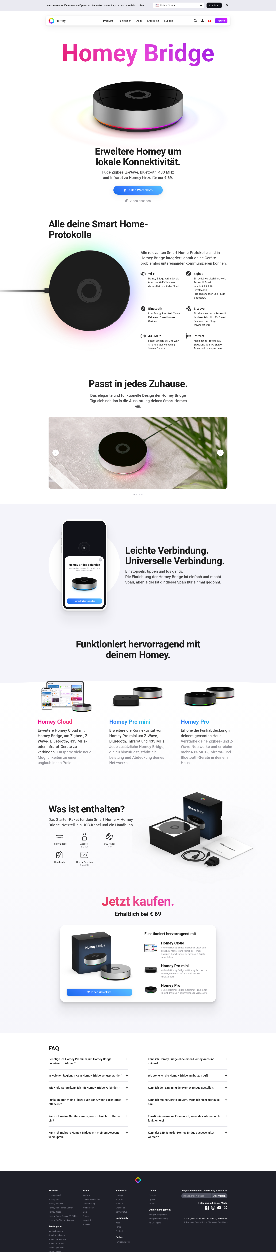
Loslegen (120, 1195)
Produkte (108, 20)
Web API (119, 1203)
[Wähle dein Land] (209, 21)
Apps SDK (120, 1199)
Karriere (86, 1195)
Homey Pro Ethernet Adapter (61, 1220)
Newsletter (88, 1220)
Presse (86, 1216)
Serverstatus (121, 1212)
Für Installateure (123, 1242)
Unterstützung (89, 1203)
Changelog (120, 1208)
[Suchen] (195, 21)
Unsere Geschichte (91, 1199)
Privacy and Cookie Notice (195, 1222)
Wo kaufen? (88, 1208)
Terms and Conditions (217, 1222)
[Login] (202, 21)
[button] (178, 5)
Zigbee (152, 1199)
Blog (85, 1212)
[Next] (220, 453)
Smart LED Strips (56, 1243)
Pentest (119, 1231)
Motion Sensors (56, 1231)
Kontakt (86, 1224)
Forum (118, 1227)
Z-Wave (152, 1195)
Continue (214, 5)
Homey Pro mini (56, 1203)
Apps (139, 20)
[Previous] (55, 453)
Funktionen (125, 20)
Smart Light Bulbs (57, 1247)
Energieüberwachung (158, 1218)
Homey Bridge (55, 1212)
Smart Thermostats (57, 1239)
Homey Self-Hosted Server (61, 1208)
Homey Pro (53, 1199)
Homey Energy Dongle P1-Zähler (63, 1216)
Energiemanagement (158, 1214)
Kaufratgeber (55, 1226)
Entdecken (153, 20)
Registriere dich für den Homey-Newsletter (204, 1190)
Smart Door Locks (57, 1235)
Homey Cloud (55, 1195)
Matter (151, 1203)
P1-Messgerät (155, 1223)
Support (168, 20)
